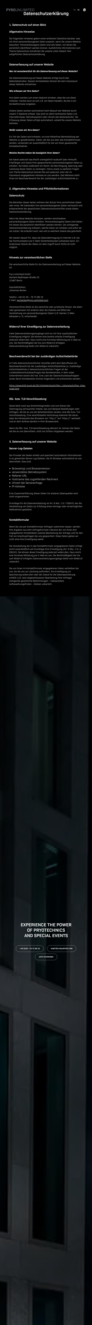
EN (74, 10)
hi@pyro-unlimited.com (61, 948)
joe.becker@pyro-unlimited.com (32, 300)
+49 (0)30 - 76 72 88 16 (30, 948)
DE (78, 10)
